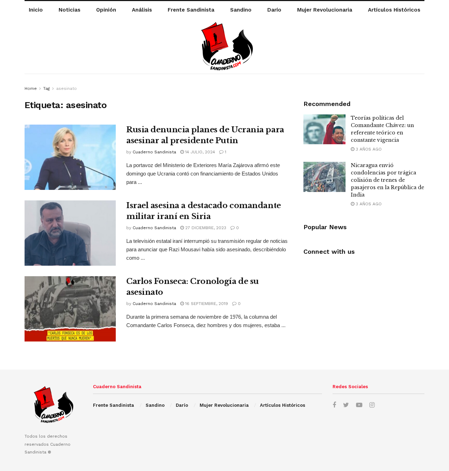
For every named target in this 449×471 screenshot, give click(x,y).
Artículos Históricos (394, 10)
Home (31, 88)
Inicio (36, 10)
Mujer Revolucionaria (324, 10)
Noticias (69, 10)
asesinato (66, 88)
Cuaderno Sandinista (154, 152)
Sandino (241, 10)
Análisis (142, 10)
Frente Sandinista (191, 10)
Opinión (106, 10)
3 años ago (368, 149)
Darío (274, 10)
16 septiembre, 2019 (206, 303)
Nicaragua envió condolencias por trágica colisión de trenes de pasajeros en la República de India (387, 180)
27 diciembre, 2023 (205, 227)
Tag (46, 88)
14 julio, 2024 (199, 152)
